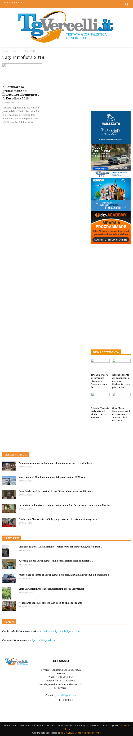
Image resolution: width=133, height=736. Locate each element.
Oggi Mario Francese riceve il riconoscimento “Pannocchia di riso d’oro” (121, 414)
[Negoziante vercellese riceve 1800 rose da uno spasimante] (9, 606)
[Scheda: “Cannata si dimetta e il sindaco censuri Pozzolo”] (100, 399)
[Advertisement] (111, 79)
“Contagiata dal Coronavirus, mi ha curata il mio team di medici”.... (56, 560)
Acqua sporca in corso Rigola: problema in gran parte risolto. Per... (55, 463)
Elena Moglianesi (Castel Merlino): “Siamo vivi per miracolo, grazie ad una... (61, 546)
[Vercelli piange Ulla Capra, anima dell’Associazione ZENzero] (9, 480)
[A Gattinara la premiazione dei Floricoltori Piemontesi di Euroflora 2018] (22, 73)
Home (5, 51)
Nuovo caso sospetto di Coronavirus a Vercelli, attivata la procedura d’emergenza (64, 574)
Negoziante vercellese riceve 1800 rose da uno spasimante (50, 602)
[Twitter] (67, 4)
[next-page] (99, 428)
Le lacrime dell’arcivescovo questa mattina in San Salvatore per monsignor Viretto (64, 505)
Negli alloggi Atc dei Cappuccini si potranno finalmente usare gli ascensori (121, 381)
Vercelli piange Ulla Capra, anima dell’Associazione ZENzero (52, 477)
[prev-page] (93, 428)
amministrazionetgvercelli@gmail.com (58, 631)
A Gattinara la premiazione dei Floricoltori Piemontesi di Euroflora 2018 (20, 92)
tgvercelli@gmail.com (44, 640)
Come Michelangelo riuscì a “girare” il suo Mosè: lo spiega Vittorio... (56, 491)
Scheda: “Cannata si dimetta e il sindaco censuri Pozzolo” (100, 412)
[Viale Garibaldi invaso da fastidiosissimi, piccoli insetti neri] (9, 593)
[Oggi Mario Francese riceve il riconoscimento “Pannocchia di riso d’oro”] (121, 399)
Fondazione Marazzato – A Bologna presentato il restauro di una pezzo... (59, 519)
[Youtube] (74, 4)
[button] (126, 4)
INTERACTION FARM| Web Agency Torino (81, 732)
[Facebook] (59, 4)
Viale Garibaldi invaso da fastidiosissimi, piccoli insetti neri (51, 588)
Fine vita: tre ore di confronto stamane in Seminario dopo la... (99, 381)
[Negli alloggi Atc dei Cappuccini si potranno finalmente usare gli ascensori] (121, 365)
